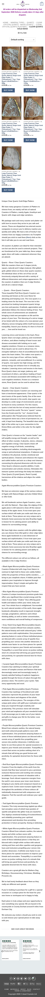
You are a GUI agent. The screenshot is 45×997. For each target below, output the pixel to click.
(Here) (28, 237)
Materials (14, 989)
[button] (3, 4)
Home (5, 23)
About (23, 989)
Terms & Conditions (23, 991)
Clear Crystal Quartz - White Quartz (22, 24)
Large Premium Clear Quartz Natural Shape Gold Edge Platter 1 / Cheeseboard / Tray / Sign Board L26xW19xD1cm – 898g (11, 78)
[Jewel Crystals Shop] (22, 4)
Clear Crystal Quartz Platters (22, 26)
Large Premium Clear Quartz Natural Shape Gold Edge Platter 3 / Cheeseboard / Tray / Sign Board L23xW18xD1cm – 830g (11, 128)
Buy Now (8, 90)
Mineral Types (17, 23)
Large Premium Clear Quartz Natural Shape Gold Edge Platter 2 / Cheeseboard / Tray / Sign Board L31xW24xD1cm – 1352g (33, 78)
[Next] (39, 951)
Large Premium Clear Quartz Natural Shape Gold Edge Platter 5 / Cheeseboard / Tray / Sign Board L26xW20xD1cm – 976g (11, 178)
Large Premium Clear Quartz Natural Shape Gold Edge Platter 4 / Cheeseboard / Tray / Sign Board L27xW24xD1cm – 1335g (33, 128)
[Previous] (2, 951)
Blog (29, 989)
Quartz (30, 23)
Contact (36, 989)
